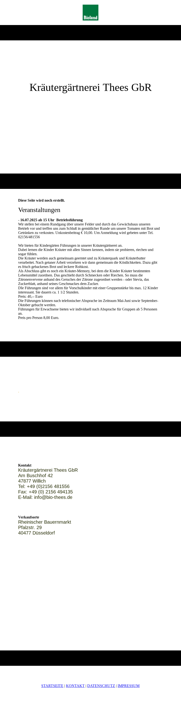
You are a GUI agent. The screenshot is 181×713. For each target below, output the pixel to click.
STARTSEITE (52, 686)
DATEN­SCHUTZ (101, 686)
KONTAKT (75, 686)
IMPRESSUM (129, 686)
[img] (90, 12)
